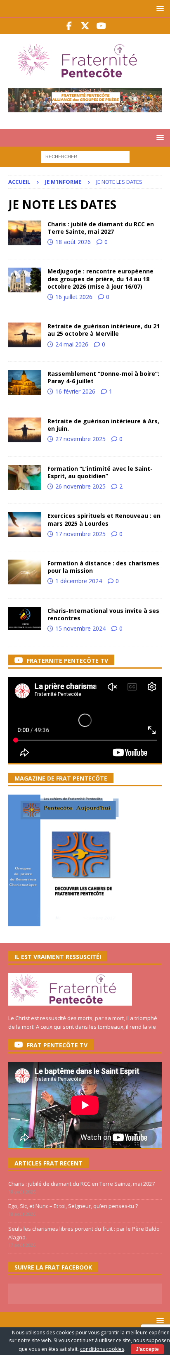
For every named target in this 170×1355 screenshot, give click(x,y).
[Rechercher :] (85, 156)
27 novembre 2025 (80, 439)
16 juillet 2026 (73, 297)
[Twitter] (85, 26)
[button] (158, 8)
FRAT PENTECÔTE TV (57, 1045)
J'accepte (147, 1349)
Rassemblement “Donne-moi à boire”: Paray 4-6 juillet (103, 377)
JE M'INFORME (63, 181)
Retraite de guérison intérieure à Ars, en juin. (103, 424)
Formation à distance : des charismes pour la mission (103, 566)
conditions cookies (102, 1349)
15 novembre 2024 (80, 628)
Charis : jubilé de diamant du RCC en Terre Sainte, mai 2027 (100, 227)
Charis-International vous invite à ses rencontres (103, 614)
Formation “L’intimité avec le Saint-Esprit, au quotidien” (100, 472)
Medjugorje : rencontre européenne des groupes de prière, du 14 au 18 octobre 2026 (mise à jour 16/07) (100, 278)
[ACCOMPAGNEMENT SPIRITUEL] (24, 335)
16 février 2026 (75, 391)
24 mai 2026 (71, 344)
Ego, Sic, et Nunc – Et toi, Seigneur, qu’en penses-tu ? (73, 1206)
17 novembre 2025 (80, 534)
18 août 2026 (73, 242)
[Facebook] (69, 26)
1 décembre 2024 (78, 581)
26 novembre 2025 (80, 486)
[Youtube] (101, 26)
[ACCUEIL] (24, 233)
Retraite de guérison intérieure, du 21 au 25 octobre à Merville (103, 329)
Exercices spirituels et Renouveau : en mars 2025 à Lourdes (104, 519)
